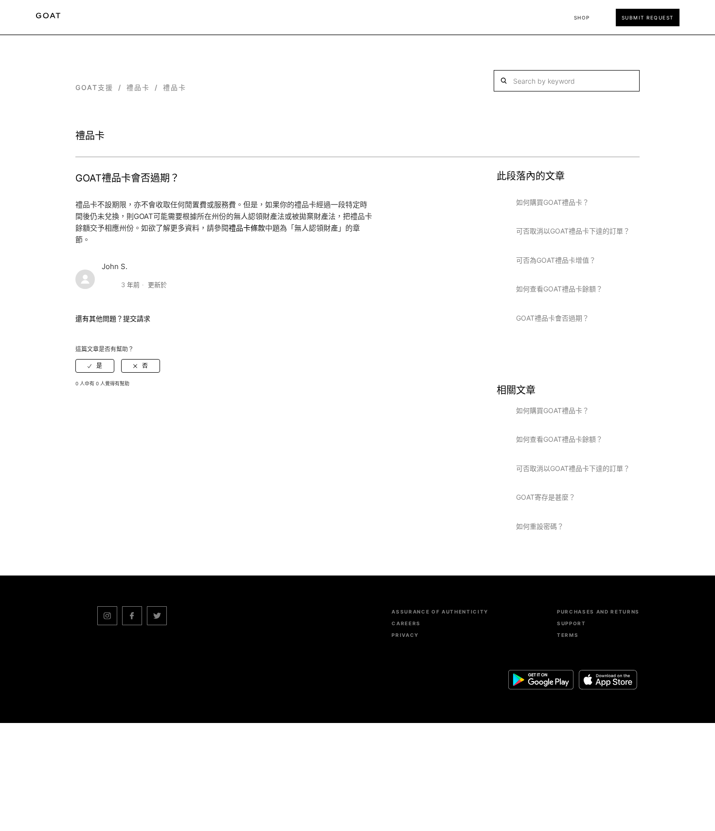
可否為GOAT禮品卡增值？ (556, 260)
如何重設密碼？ (540, 526)
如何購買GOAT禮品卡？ (552, 202)
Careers (406, 623)
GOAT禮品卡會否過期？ (552, 318)
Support (571, 623)
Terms (567, 635)
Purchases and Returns (598, 611)
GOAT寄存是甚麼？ (545, 497)
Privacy (405, 635)
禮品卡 (138, 87)
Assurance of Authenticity (440, 611)
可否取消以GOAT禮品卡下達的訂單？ (573, 231)
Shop (582, 17)
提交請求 (136, 318)
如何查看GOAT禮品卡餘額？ (559, 289)
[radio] (94, 366)
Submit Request (648, 17)
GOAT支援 (94, 87)
